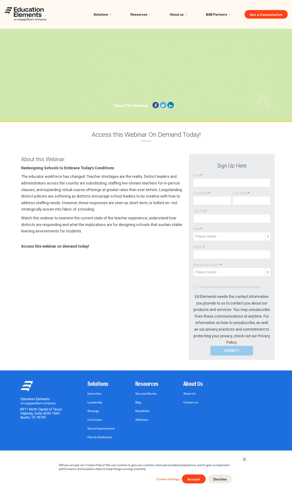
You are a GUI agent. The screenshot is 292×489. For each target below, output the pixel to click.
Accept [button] (193, 479)
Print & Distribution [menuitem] (99, 437)
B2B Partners (216, 14)
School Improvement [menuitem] (101, 428)
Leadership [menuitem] (94, 402)
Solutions (101, 14)
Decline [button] (220, 479)
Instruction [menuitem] (94, 393)
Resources (138, 14)
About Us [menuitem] (193, 384)
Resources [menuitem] (147, 384)
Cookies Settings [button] (167, 479)
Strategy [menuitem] (93, 411)
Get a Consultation (266, 14)
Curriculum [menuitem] (94, 419)
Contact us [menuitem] (190, 402)
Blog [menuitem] (138, 402)
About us (177, 14)
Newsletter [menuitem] (142, 411)
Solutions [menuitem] (98, 384)
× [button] (244, 459)
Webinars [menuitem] (141, 419)
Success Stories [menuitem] (146, 393)
